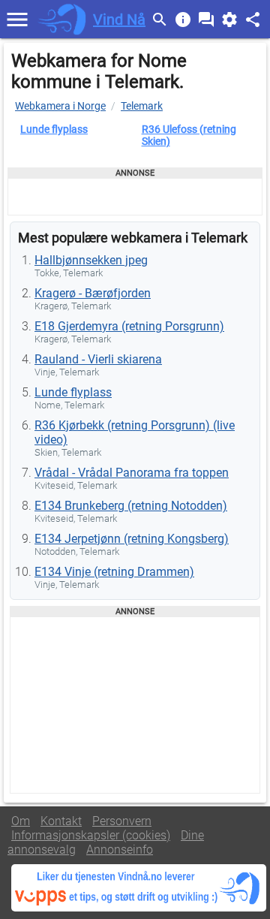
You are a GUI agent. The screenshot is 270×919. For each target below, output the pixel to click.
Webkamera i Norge (60, 106)
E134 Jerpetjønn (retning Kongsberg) (131, 539)
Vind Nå (119, 20)
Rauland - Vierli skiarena (98, 359)
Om (20, 821)
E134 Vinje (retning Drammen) (114, 572)
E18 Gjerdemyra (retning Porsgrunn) (129, 326)
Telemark (142, 106)
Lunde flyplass (54, 129)
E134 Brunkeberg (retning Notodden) (130, 506)
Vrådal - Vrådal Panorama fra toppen (131, 473)
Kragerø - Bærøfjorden (92, 293)
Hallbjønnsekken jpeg (91, 260)
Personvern (122, 821)
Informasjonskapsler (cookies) (90, 835)
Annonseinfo (119, 849)
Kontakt (61, 821)
